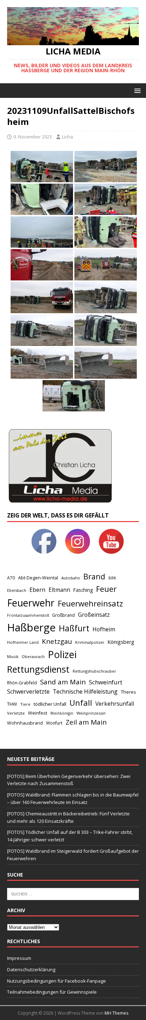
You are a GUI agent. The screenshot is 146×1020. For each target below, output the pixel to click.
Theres (128, 692)
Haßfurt (74, 628)
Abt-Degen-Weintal (38, 578)
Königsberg (120, 641)
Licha (67, 136)
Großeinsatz (94, 615)
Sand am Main (63, 681)
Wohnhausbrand (25, 723)
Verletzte (16, 713)
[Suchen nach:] (73, 893)
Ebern (37, 590)
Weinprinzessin (91, 713)
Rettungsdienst (38, 669)
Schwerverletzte (28, 691)
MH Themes (116, 1013)
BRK (112, 577)
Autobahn (70, 577)
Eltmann (59, 590)
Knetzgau (57, 641)
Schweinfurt (105, 682)
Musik (12, 656)
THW (12, 704)
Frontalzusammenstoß (28, 615)
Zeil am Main (86, 722)
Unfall (80, 702)
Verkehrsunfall (114, 704)
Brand (94, 576)
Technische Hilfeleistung (85, 691)
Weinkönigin (61, 713)
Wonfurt (54, 723)
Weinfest (37, 713)
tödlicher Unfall (50, 704)
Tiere (25, 704)
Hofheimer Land (23, 642)
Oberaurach (33, 656)
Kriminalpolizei (89, 642)
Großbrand (63, 615)
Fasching (83, 590)
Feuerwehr (31, 602)
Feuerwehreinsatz (90, 603)
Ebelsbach (16, 590)
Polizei (62, 654)
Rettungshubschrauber (94, 671)
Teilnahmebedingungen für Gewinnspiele (52, 992)
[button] (136, 90)
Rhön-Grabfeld (22, 683)
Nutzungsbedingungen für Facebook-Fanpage (56, 981)
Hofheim (103, 629)
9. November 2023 (32, 136)
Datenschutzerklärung (31, 969)
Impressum (19, 958)
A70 (11, 578)
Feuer (106, 589)
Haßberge (31, 627)
